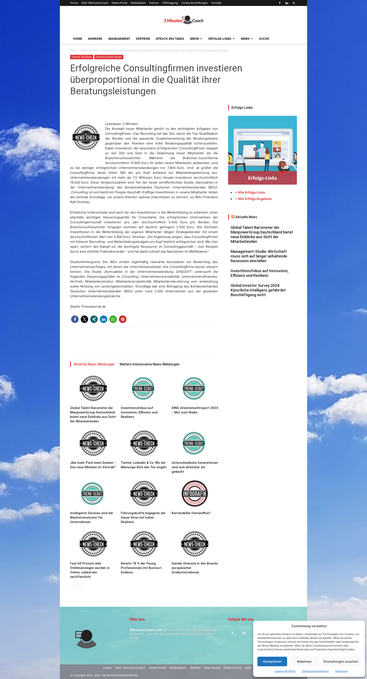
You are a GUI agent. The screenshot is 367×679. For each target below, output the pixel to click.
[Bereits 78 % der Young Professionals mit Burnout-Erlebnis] (144, 544)
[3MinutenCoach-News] (183, 20)
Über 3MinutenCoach (94, 3)
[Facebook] (280, 3)
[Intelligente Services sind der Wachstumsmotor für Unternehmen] (93, 493)
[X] (294, 3)
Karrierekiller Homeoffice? (191, 513)
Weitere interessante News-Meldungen (149, 364)
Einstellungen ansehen (340, 661)
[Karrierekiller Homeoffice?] (195, 493)
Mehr (194, 39)
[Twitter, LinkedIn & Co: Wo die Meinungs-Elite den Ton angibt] (144, 443)
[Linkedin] (287, 3)
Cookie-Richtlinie (285, 671)
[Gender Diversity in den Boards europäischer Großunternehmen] (195, 544)
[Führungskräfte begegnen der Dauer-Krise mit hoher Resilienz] (144, 493)
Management (119, 39)
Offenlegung (170, 3)
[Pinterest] (94, 109)
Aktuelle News (246, 217)
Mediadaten (138, 3)
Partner (154, 3)
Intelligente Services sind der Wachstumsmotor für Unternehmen (91, 517)
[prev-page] (72, 585)
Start (73, 50)
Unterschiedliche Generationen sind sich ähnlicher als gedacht (195, 467)
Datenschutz (232, 668)
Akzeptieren (272, 661)
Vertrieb (143, 39)
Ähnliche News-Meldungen (93, 364)
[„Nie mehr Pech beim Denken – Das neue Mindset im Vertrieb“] (93, 443)
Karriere (95, 39)
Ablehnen (304, 661)
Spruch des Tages (170, 39)
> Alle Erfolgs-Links (250, 192)
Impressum (341, 671)
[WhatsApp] (103, 109)
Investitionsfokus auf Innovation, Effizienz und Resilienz (139, 412)
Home (74, 3)
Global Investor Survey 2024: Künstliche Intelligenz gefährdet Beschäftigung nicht (258, 290)
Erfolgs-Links (219, 39)
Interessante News (109, 57)
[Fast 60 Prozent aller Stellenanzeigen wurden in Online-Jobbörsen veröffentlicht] (93, 544)
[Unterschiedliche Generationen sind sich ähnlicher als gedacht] (195, 443)
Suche (264, 39)
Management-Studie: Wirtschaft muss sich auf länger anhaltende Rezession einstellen (259, 256)
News (245, 39)
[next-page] (79, 585)
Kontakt (216, 3)
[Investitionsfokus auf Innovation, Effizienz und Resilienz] (144, 388)
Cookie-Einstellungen (194, 3)
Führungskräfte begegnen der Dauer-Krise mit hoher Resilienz (143, 517)
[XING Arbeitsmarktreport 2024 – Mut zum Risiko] (195, 388)
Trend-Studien (89, 50)
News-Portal (119, 3)
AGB (248, 668)
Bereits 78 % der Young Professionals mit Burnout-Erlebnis (141, 568)
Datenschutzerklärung (315, 671)
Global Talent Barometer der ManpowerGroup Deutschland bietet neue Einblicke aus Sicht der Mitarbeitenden (262, 234)
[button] (75, 319)
